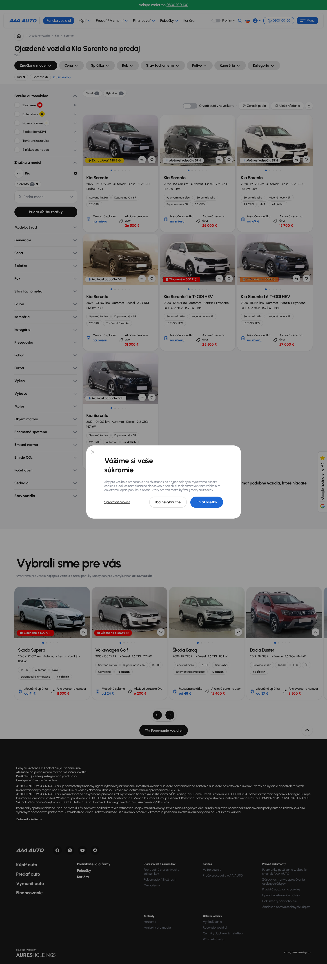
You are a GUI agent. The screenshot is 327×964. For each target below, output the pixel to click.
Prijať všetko (206, 502)
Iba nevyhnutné (168, 502)
